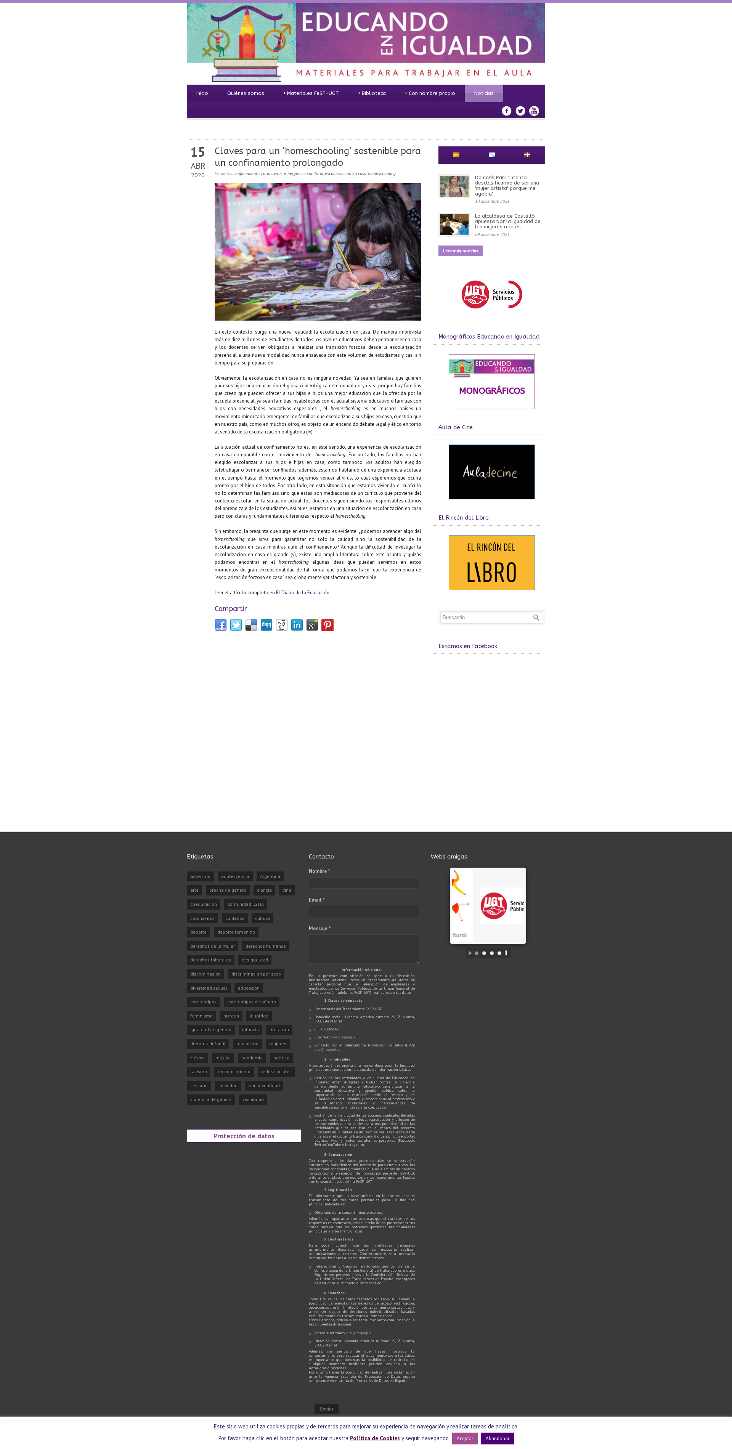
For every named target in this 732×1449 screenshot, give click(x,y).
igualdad (259, 1016)
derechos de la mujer (212, 946)
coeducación (203, 904)
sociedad (228, 1085)
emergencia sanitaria (303, 173)
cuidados (234, 918)
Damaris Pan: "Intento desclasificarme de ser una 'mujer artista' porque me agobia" (507, 186)
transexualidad (264, 1085)
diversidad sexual (208, 988)
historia (231, 1016)
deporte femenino (236, 932)
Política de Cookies (375, 1438)
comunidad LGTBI (246, 904)
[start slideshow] (468, 953)
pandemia (252, 1058)
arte (194, 890)
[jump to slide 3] (492, 953)
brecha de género (227, 890)
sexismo (199, 1085)
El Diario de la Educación (302, 592)
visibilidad (253, 1099)
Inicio (202, 93)
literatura (279, 1029)
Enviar (326, 1409)
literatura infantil (208, 1043)
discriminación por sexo (256, 974)
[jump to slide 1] (476, 953)
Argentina (270, 876)
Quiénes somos (245, 93)
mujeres (277, 1043)
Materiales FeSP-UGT (311, 93)
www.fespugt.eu (345, 1037)
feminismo (201, 1016)
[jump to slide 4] (499, 953)
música (223, 1058)
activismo (200, 876)
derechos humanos (266, 946)
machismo (247, 1043)
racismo (198, 1071)
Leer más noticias (460, 251)
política (281, 1058)
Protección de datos (244, 1135)
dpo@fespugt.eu (328, 1049)
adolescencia (235, 876)
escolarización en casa (345, 173)
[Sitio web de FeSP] (491, 312)
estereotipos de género (251, 1002)
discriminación (205, 974)
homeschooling (382, 173)
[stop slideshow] (507, 953)
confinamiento (246, 173)
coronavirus (272, 173)
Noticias (484, 93)
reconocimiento (234, 1071)
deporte (198, 932)
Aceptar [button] (465, 1438)
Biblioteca (372, 93)
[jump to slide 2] (484, 953)
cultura (262, 918)
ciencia (264, 890)
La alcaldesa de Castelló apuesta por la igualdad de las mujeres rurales (508, 221)
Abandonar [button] (497, 1438)
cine (287, 890)
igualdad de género (210, 1029)
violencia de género (211, 1099)
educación (249, 988)
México (197, 1058)
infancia (250, 1029)
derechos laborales (210, 960)
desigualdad (255, 960)
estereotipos (203, 1002)
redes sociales (276, 1071)
